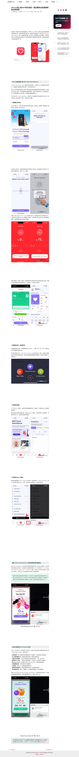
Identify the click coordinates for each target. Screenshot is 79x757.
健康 (35, 11)
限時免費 (20, 11)
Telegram (26, 741)
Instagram (32, 741)
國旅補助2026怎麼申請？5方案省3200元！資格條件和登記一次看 (63, 44)
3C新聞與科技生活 (15, 11)
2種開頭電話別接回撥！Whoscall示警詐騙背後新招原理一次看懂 (63, 54)
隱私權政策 (41, 754)
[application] (22, 1)
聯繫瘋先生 (37, 754)
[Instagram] (63, 10)
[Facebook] (58, 10)
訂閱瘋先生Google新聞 (18, 741)
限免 (41, 11)
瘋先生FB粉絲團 (43, 740)
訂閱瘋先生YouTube (40, 741)
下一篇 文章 (49, 749)
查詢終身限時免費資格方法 (39, 579)
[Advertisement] (30, 21)
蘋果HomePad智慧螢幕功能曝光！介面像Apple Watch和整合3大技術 (63, 38)
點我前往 (38, 626)
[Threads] (66, 10)
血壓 (38, 11)
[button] (57, 2)
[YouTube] (60, 10)
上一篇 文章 (11, 749)
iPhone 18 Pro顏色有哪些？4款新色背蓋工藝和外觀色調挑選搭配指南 (63, 48)
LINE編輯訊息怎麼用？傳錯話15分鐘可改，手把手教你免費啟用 (63, 33)
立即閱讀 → (58, 25)
